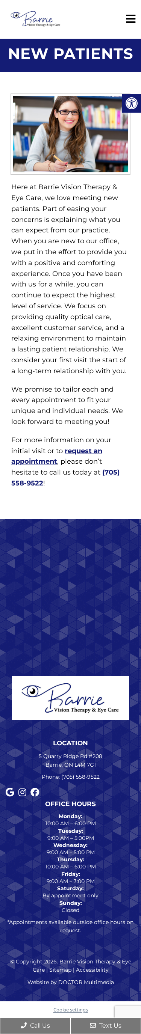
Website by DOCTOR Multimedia (70, 982)
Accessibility (92, 969)
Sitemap (60, 969)
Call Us (39, 1025)
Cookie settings (70, 1009)
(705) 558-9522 (80, 776)
